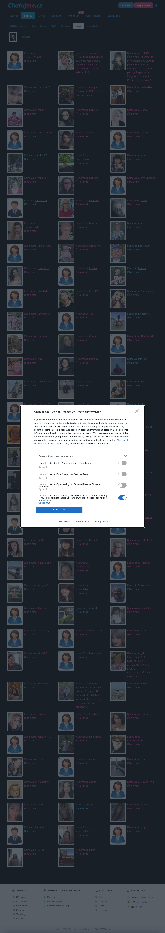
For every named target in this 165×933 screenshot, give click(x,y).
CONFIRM (59, 510)
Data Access (82, 521)
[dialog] (82, 466)
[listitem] (82, 456)
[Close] (138, 412)
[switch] (122, 463)
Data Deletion (64, 521)
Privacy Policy (101, 521)
